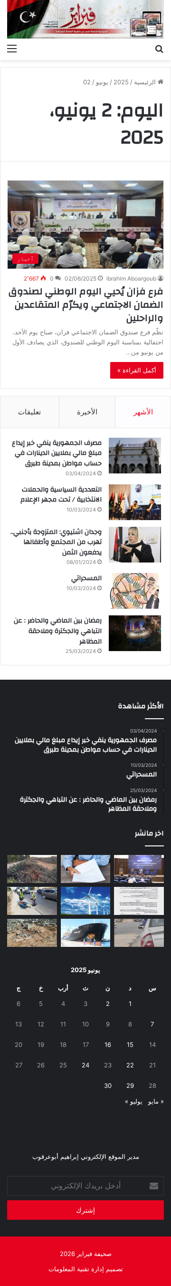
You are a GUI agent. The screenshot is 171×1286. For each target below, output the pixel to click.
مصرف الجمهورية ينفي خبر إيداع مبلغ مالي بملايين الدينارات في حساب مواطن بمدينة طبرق (57, 453)
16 (107, 1044)
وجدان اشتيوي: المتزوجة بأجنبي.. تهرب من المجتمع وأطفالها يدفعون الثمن (56, 542)
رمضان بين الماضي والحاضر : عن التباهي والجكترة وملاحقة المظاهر (58, 630)
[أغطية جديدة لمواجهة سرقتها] (32, 901)
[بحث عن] (159, 48)
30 (108, 1085)
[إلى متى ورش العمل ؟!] (86, 901)
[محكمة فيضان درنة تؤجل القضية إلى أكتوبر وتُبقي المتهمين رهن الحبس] (32, 933)
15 (130, 1044)
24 (85, 1065)
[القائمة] (12, 48)
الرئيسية (146, 82)
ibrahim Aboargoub (131, 278)
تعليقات (29, 411)
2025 (121, 82)
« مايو (156, 1101)
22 (130, 1065)
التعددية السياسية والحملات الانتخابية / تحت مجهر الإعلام (61, 494)
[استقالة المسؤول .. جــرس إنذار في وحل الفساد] (86, 869)
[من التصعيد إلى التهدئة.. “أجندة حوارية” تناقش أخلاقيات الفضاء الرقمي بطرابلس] (139, 869)
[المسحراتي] (135, 591)
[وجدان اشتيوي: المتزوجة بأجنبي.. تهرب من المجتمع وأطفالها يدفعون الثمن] (135, 545)
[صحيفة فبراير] (85, 19)
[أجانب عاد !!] (32, 869)
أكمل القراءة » (136, 370)
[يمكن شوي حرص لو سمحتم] (139, 933)
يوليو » (133, 1101)
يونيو (102, 82)
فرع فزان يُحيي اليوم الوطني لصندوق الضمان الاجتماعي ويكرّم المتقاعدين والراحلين (86, 304)
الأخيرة (87, 411)
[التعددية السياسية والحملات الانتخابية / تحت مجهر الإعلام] (135, 502)
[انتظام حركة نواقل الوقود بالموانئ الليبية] (86, 933)
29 (130, 1085)
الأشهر (143, 411)
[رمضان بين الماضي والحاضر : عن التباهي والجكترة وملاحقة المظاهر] (135, 633)
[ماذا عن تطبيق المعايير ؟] (139, 901)
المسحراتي (86, 578)
